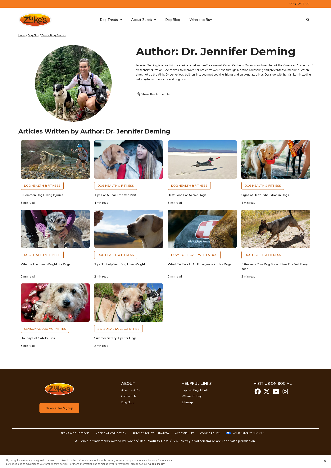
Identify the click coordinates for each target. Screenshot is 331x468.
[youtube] (276, 393)
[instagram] (285, 393)
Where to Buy (200, 19)
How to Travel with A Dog (194, 255)
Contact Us (128, 396)
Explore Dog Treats (195, 390)
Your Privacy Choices (248, 433)
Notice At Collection (111, 433)
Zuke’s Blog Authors (53, 35)
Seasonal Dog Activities (45, 329)
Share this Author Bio (155, 94)
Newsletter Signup (59, 408)
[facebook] (258, 393)
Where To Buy (192, 396)
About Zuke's (130, 390)
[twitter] (267, 393)
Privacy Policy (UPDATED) (151, 433)
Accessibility (184, 433)
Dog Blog (172, 19)
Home (21, 35)
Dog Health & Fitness (42, 186)
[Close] (325, 461)
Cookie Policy (210, 433)
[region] (165, 461)
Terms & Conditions (75, 433)
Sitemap (187, 402)
